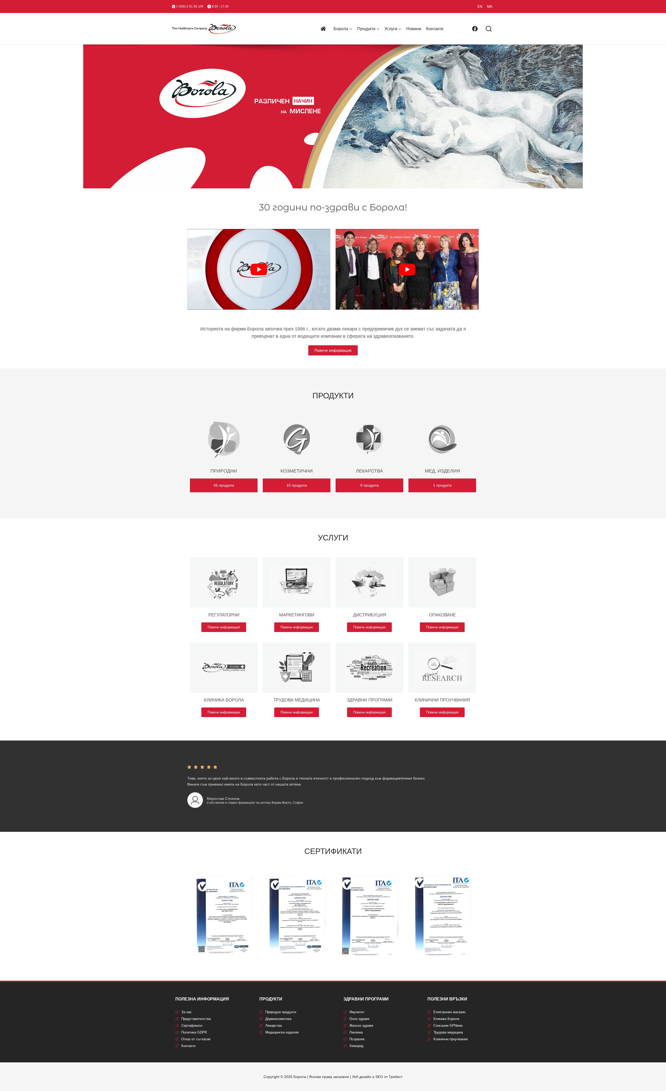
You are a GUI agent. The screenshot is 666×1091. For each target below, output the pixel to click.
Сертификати (191, 1026)
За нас (186, 1012)
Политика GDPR (194, 1032)
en (479, 6)
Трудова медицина (448, 1032)
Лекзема (356, 1032)
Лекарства (273, 1026)
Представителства (196, 1019)
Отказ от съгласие (195, 1039)
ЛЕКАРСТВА (369, 471)
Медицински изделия (282, 1032)
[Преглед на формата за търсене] (489, 29)
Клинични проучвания (450, 1039)
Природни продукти (280, 1012)
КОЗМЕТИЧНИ (296, 471)
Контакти (434, 29)
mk (489, 6)
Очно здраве (359, 1019)
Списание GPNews (448, 1026)
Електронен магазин (449, 1012)
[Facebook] (474, 28)
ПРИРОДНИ (223, 471)
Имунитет (356, 1012)
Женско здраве (361, 1026)
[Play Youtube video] (258, 269)
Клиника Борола (446, 1019)
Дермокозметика (278, 1019)
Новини (413, 29)
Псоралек (356, 1039)
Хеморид (356, 1046)
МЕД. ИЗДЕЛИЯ (442, 471)
